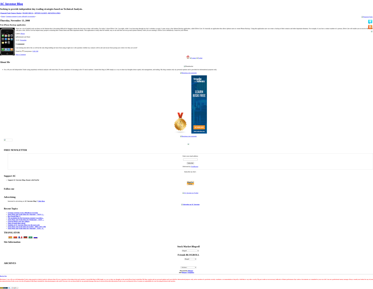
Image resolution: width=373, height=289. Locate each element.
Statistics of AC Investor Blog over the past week (24, 225)
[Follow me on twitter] (370, 21)
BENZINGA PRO (54, 13)
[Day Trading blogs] (180, 133)
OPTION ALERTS (41, 13)
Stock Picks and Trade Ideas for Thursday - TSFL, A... (26, 228)
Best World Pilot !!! (14, 216)
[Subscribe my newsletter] (370, 27)
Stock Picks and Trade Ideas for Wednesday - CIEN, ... (26, 220)
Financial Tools (5, 13)
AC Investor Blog (11, 4)
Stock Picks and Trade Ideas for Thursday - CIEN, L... (26, 214)
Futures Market (16, 13)
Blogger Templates (188, 272)
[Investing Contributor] (188, 136)
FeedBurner (194, 166)
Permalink (23, 40)
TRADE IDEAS (27, 13)
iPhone (22, 33)
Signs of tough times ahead (16, 223)
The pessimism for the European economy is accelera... (26, 218)
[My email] (372, 31)
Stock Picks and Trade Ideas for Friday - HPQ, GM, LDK (27, 227)
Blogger (190, 271)
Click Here (41, 201)
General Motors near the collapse (19, 221)
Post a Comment (21, 54)
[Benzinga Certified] (188, 73)
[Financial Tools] (367, 17)
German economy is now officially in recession (20, 16)
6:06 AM (35, 51)
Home (3, 16)
